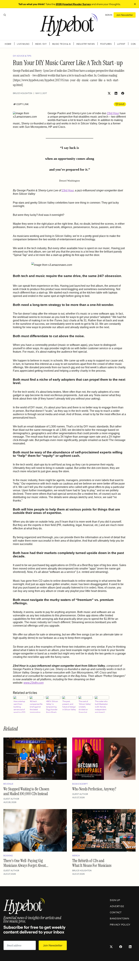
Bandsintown (119, 918)
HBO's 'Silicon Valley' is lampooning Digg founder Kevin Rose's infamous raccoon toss (52, 706)
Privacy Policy (120, 924)
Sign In (108, 15)
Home (8, 44)
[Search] (4, 15)
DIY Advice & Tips (22, 56)
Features (106, 44)
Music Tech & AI (61, 44)
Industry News (85, 44)
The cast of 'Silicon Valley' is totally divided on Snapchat (85, 706)
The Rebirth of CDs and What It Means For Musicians (91, 863)
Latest (121, 44)
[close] (135, 4)
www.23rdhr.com (34, 682)
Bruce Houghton (22, 93)
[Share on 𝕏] (109, 93)
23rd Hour (113, 113)
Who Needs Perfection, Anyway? (94, 789)
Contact (116, 912)
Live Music (23, 44)
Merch (76, 855)
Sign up (115, 900)
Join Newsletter (124, 14)
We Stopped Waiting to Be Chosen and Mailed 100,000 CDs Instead (26, 791)
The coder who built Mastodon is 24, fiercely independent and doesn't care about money (101, 706)
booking (8, 855)
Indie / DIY (41, 44)
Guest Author (11, 799)
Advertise (117, 906)
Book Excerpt (80, 784)
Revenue (8, 784)
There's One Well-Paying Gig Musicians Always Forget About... (25, 863)
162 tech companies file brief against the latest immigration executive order (36, 706)
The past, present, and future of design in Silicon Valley (69, 705)
